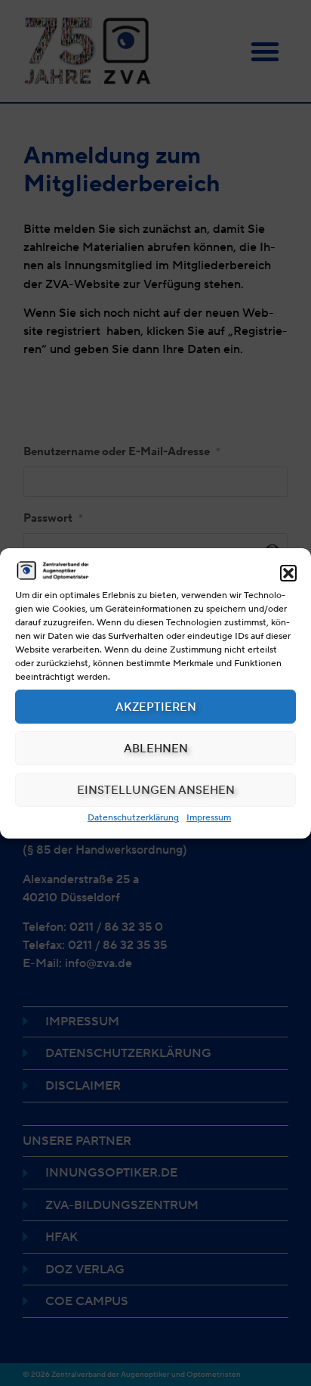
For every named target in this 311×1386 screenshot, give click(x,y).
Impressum (208, 817)
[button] (288, 573)
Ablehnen (156, 748)
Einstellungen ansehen (156, 790)
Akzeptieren (155, 707)
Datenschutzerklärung (133, 817)
